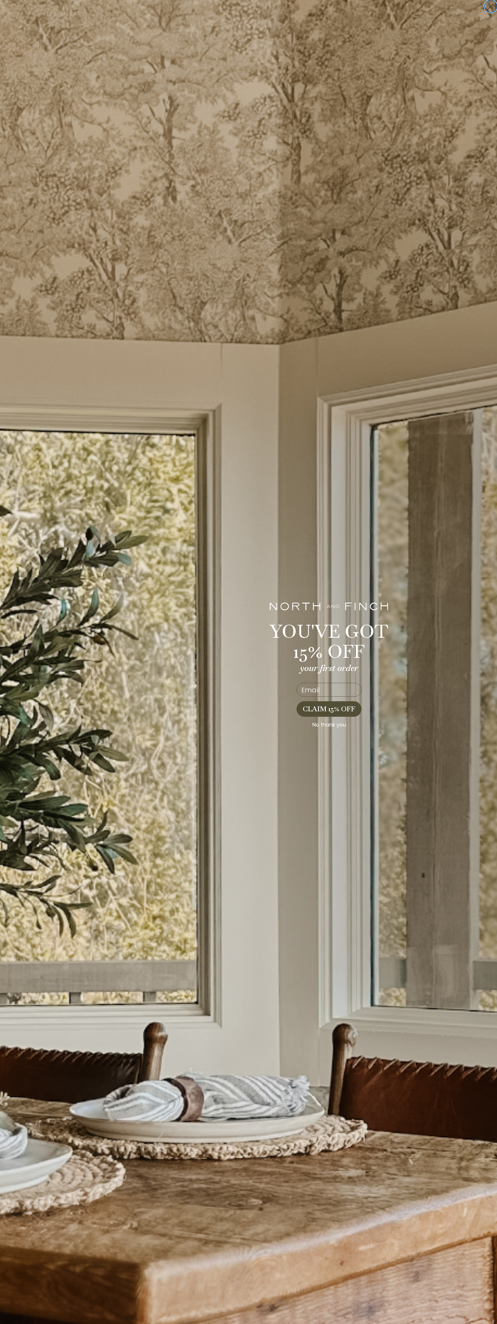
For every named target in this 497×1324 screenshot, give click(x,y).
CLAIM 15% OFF (329, 708)
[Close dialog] (490, 6)
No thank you (329, 724)
